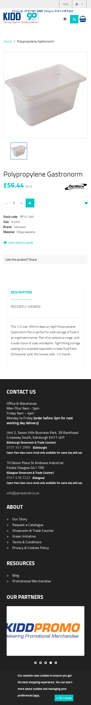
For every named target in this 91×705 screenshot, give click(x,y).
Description (21, 292)
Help (65, 4)
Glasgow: (58, 11)
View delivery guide (20, 242)
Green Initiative (21, 536)
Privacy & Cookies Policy (28, 547)
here (36, 695)
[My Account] (79, 4)
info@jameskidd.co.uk (23, 493)
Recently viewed (25, 307)
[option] (45, 97)
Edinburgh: (27, 11)
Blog (13, 575)
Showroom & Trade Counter (30, 530)
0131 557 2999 (18, 447)
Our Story (17, 519)
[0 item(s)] (82, 23)
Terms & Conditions (24, 542)
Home (7, 41)
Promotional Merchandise (29, 581)
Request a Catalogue (25, 524)
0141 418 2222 (18, 477)
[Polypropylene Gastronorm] (45, 95)
